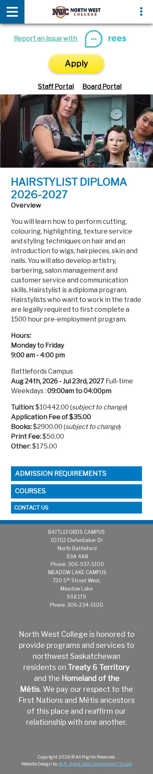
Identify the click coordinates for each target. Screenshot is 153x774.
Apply (76, 63)
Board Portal (102, 86)
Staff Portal (56, 86)
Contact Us (31, 507)
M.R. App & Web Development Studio (95, 764)
